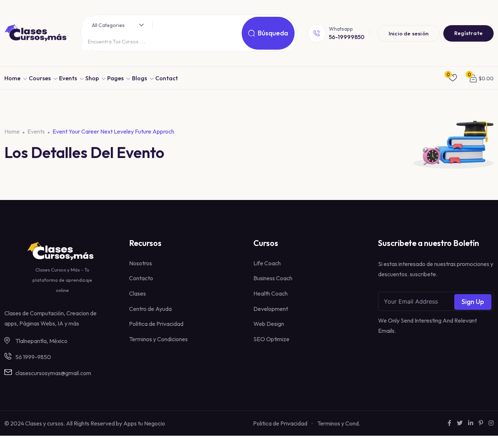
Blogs (139, 78)
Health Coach (270, 293)
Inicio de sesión (408, 33)
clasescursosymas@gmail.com (53, 373)
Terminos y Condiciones (158, 339)
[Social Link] (449, 423)
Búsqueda (273, 33)
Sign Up (473, 301)
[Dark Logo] (37, 33)
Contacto (141, 278)
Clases (137, 293)
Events (68, 78)
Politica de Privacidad (156, 323)
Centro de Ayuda (150, 308)
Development (270, 308)
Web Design (268, 323)
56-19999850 (347, 37)
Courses (40, 78)
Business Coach (272, 278)
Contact (166, 78)
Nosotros (140, 263)
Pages (115, 78)
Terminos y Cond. (338, 423)
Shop (92, 78)
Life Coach (267, 263)
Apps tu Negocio (144, 423)
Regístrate (468, 33)
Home (12, 78)
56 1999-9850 (33, 357)
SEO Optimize (271, 339)
